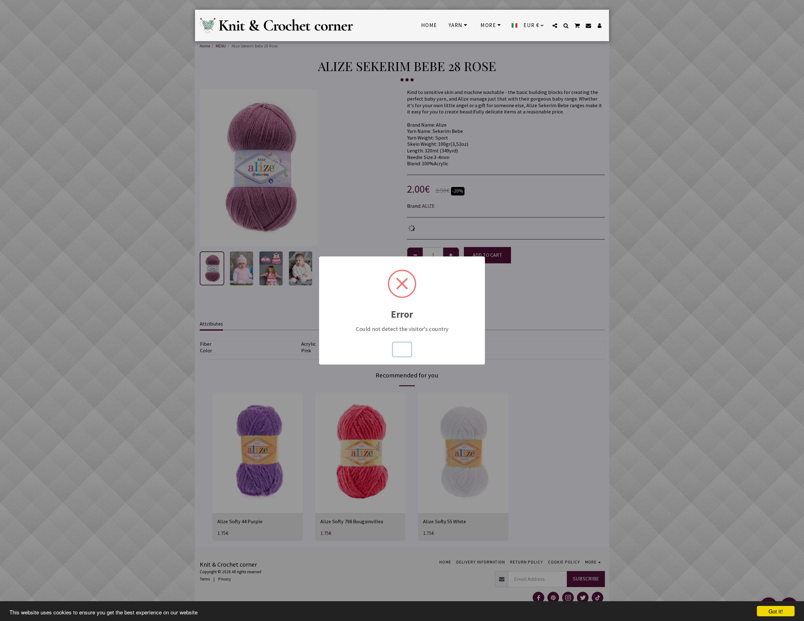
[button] (555, 25)
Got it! (776, 611)
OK (402, 349)
